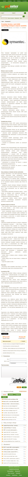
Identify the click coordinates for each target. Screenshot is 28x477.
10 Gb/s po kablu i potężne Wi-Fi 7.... (10, 451)
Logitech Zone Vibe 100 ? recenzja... (10, 439)
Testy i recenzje (11, 473)
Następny (21, 336)
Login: (2, 13)
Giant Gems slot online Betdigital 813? (10, 406)
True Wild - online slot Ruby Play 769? (10, 412)
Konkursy (8, 475)
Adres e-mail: (6, 361)
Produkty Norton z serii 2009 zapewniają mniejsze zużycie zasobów (14, 25)
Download (18, 473)
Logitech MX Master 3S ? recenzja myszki (11, 436)
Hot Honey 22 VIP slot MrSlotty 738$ (10, 399)
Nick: (8, 359)
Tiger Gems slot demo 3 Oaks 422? (10, 417)
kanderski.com (17, 466)
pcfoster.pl (17, 469)
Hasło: (13, 13)
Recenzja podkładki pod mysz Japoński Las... (12, 441)
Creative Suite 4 (22, 338)
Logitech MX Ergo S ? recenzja (9, 427)
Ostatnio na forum (8, 391)
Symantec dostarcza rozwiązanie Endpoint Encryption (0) (14, 343)
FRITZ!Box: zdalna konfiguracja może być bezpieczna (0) (14, 348)
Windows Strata (6, 338)
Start (3, 21)
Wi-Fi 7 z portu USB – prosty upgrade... (11, 447)
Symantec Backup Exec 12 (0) (9, 352)
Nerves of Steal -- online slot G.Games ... (11, 403)
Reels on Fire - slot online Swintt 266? (11, 401)
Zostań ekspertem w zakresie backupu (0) (11, 346)
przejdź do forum (23, 391)
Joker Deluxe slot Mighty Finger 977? (10, 410)
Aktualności (7, 444)
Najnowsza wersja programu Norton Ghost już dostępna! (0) (14, 350)
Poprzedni (7, 336)
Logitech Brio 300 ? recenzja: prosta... (10, 432)
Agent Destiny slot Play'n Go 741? (9, 419)
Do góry (23, 341)
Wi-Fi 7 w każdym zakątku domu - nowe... (11, 460)
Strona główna (10, 471)
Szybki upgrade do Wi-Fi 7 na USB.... (10, 449)
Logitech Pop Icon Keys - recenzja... (10, 425)
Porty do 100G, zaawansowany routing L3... (11, 458)
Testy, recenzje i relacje (10, 422)
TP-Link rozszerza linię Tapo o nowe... (10, 456)
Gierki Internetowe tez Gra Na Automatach (11, 415)
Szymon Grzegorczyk (8, 27)
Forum (20, 475)
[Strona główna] (9, 6)
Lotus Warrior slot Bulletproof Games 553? (11, 408)
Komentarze (7, 356)
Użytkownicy (14, 475)
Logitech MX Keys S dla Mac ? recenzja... (11, 434)
